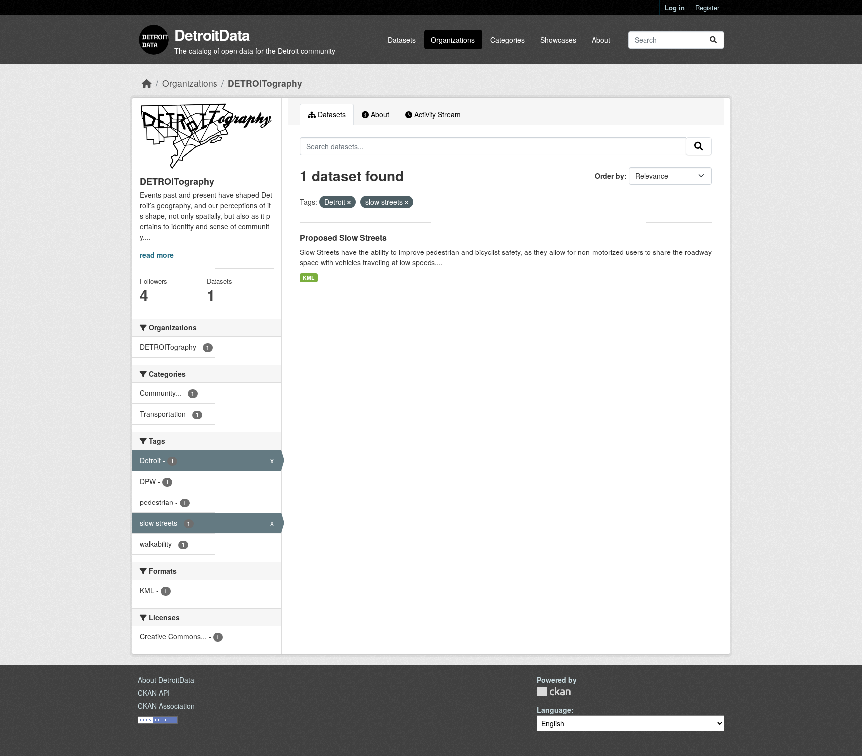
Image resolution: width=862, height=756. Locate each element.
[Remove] (349, 202)
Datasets (402, 40)
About (601, 40)
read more (157, 255)
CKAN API (154, 693)
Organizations (453, 40)
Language (554, 710)
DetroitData (212, 34)
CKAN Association (166, 706)
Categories (507, 40)
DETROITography (265, 83)
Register (707, 7)
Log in (675, 7)
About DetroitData (166, 680)
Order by (609, 176)
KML (308, 277)
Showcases (558, 40)
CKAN (554, 691)
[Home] (147, 83)
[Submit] (713, 40)
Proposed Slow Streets (343, 237)
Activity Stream (436, 114)
